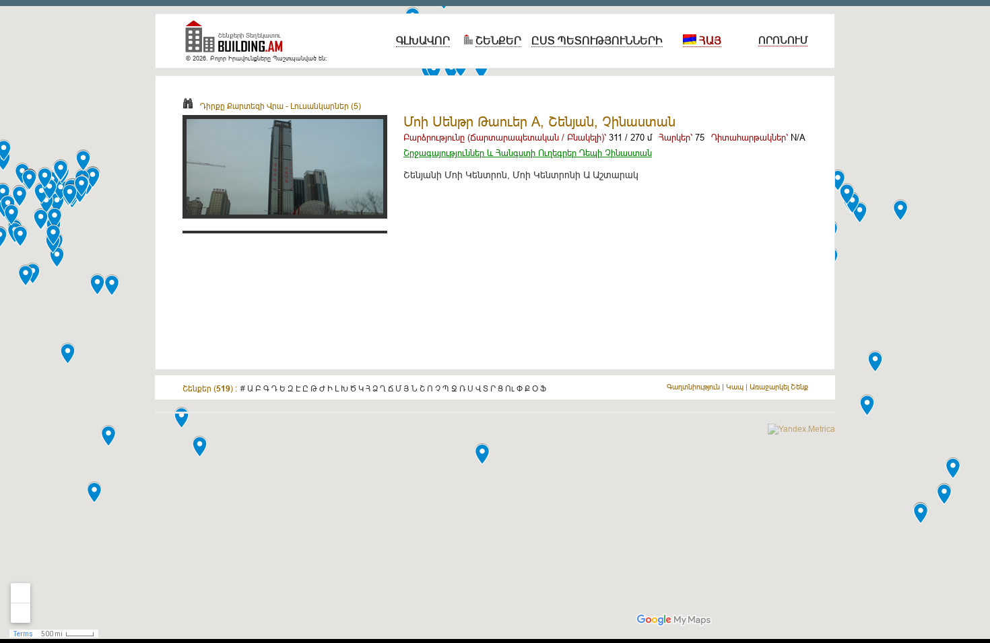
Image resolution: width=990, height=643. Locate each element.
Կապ (735, 386)
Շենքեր (498, 40)
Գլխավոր (423, 40)
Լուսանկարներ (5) (325, 106)
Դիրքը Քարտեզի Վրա (242, 106)
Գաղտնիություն (693, 386)
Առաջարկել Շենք (779, 386)
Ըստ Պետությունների (597, 40)
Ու (510, 388)
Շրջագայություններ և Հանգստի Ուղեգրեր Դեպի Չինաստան (527, 152)
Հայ (708, 40)
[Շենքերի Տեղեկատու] (239, 42)
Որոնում (782, 40)
